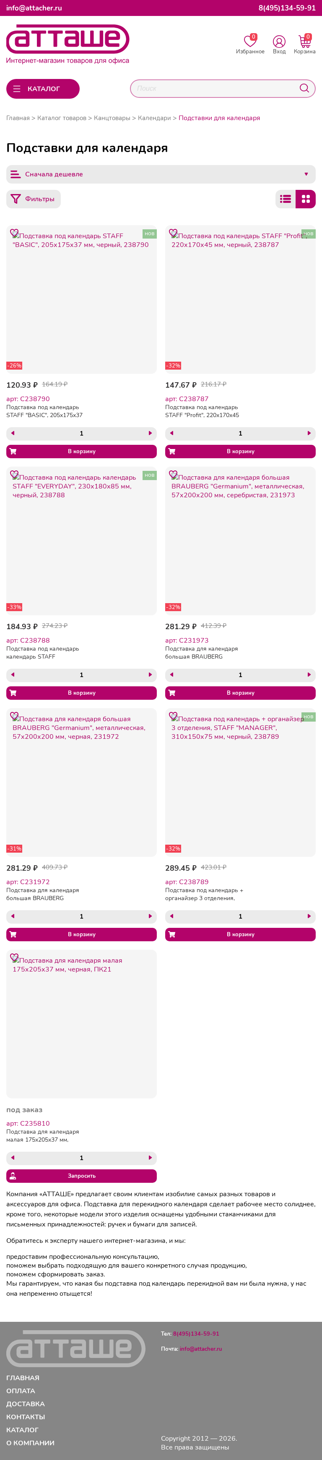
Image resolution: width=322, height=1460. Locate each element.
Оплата (20, 1390)
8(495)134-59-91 (287, 8)
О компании (30, 1443)
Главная (18, 118)
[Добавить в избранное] (14, 233)
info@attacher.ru (34, 8)
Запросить (82, 1176)
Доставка (25, 1404)
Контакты (25, 1417)
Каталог (22, 1430)
